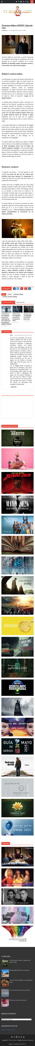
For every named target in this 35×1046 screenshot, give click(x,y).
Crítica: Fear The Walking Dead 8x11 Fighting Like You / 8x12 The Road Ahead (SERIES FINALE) (6, 319)
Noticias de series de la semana (18, 1000)
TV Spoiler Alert (13, 1040)
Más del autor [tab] (20, 302)
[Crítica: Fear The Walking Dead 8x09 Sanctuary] (29, 309)
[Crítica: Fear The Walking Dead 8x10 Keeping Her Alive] (17, 309)
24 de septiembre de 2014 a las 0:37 (23, 335)
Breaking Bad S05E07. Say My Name (19, 970)
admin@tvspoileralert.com (20, 1044)
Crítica (9, 294)
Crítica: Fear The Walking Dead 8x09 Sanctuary (27, 316)
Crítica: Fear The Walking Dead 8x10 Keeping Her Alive (16, 317)
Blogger (11, 1044)
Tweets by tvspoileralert (8, 1030)
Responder (13, 387)
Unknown (4, 30)
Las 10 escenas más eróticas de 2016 (20, 990)
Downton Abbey (18, 294)
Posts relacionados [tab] (8, 302)
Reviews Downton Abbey (10, 296)
